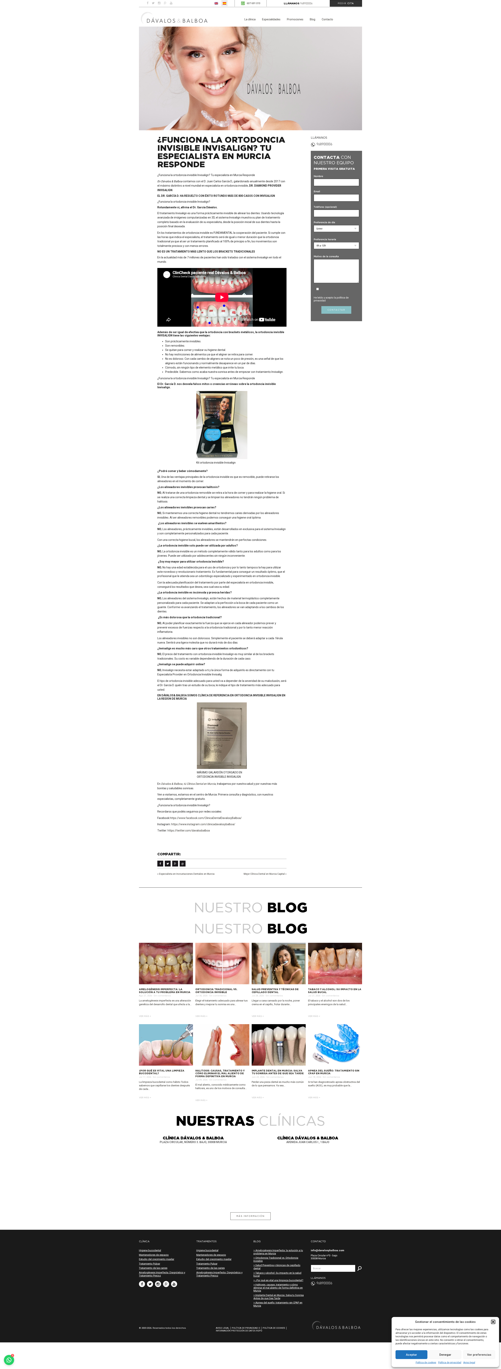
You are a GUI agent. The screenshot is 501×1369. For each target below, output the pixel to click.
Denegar (445, 1354)
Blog (312, 19)
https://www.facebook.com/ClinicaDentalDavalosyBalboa (205, 818)
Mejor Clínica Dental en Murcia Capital (264, 874)
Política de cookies (426, 1362)
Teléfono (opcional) (325, 207)
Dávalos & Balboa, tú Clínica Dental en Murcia (188, 783)
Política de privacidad (449, 1362)
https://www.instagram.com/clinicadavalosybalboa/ (203, 824)
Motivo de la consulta (326, 256)
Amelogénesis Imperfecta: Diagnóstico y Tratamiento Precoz (162, 1274)
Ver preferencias (479, 1354)
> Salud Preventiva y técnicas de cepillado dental (276, 1267)
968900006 (306, 3)
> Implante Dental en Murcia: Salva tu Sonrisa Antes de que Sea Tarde (278, 1297)
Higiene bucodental (150, 1250)
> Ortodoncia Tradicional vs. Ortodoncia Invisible (275, 1259)
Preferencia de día (324, 222)
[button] (493, 1322)
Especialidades (271, 19)
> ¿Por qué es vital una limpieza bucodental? (278, 1280)
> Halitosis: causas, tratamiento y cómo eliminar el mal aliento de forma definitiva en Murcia (278, 1287)
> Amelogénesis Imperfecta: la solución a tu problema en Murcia (278, 1252)
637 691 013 (253, 3)
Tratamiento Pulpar (149, 1263)
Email (317, 192)
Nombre (318, 176)
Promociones (295, 19)
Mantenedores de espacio (154, 1254)
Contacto (327, 19)
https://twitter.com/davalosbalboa (189, 830)
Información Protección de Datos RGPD (239, 1330)
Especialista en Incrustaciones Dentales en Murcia (186, 874)
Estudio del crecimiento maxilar (156, 1259)
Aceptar (411, 1354)
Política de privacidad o (246, 1328)
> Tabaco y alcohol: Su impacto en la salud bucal (277, 1274)
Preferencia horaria (325, 239)
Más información (250, 1216)
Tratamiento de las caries (153, 1268)
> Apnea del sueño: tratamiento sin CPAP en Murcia (277, 1304)
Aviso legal (469, 1362)
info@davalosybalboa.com (327, 1250)
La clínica (250, 19)
